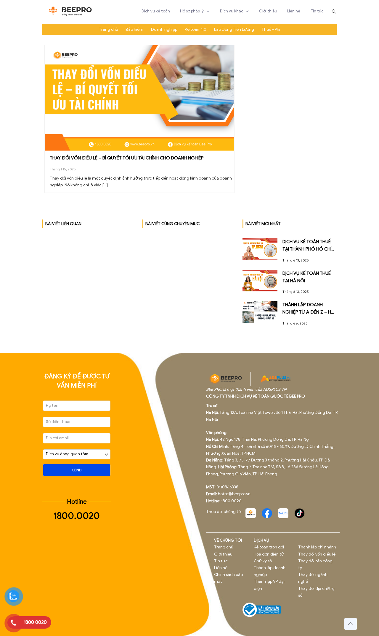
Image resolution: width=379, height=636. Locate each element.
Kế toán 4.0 (195, 29)
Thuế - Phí (270, 29)
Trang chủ (108, 29)
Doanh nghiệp (164, 29)
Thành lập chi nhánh (317, 547)
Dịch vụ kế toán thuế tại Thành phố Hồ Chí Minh (306, 249)
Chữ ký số (263, 561)
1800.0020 (77, 516)
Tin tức (221, 561)
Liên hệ (220, 567)
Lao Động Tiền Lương (234, 29)
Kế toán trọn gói (269, 547)
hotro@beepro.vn (234, 493)
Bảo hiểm (134, 29)
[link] (250, 513)
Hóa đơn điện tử (269, 554)
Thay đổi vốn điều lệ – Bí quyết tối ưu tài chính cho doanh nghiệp (127, 158)
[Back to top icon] (350, 624)
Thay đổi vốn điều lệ (316, 554)
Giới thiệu (223, 554)
